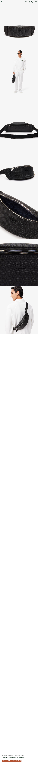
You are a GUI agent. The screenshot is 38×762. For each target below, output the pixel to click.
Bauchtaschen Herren (20, 755)
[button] (29, 1)
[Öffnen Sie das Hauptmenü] (36, 2)
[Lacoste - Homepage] (2, 2)
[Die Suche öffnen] (32, 1)
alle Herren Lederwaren (7, 755)
